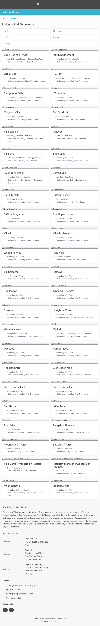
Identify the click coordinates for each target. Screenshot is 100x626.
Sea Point (10, 276)
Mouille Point (11, 78)
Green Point (11, 59)
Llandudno (19, 136)
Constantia (29, 553)
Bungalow (20, 180)
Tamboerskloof (12, 333)
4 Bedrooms (11, 62)
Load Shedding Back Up (25, 59)
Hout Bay (10, 468)
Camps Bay (59, 59)
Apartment (20, 81)
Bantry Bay (59, 136)
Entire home (34, 62)
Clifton (57, 117)
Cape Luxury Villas (10, 512)
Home (4, 19)
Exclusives (68, 59)
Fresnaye (10, 449)
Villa (27, 62)
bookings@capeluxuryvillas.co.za (19, 594)
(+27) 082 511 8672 (14, 590)
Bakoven (58, 257)
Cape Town (39, 59)
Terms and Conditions (48, 621)
